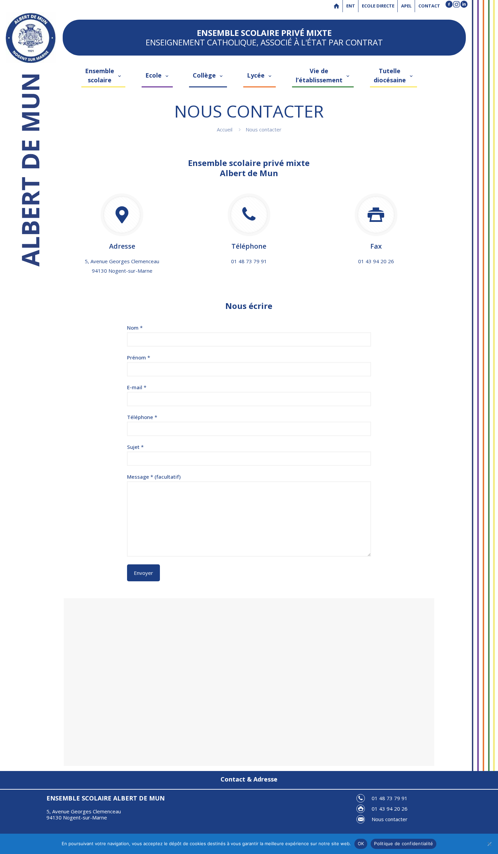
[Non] (489, 843)
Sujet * (135, 446)
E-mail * (136, 387)
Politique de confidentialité (403, 843)
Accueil (224, 129)
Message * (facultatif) (154, 476)
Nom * (135, 327)
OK (361, 843)
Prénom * (138, 357)
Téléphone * (142, 417)
